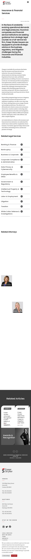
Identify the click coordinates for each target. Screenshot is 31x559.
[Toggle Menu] (28, 2)
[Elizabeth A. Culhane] (17, 280)
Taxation (4, 206)
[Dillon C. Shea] (6, 347)
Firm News (18, 457)
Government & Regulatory (7, 183)
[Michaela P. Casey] (6, 267)
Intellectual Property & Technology (10, 190)
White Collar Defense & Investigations (10, 212)
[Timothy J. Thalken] (17, 360)
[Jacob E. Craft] (17, 267)
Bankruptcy (6, 149)
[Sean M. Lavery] (17, 320)
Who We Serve (6, 535)
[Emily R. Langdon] (17, 307)
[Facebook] (10, 527)
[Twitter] (6, 527)
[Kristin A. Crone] (6, 280)
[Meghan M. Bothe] (6, 254)
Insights (12, 457)
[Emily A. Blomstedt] (17, 241)
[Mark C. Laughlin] (6, 320)
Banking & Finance (8, 144)
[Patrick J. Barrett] (6, 241)
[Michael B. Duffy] (6, 294)
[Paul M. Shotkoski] (17, 347)
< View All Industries (24, 21)
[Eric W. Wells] (6, 373)
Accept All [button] (14, 555)
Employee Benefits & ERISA (9, 175)
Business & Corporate (10, 155)
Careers (5, 540)
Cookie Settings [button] (6, 555)
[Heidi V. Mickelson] (6, 333)
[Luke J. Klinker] (6, 307)
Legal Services (7, 533)
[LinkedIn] (3, 527)
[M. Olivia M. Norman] (17, 333)
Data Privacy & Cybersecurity (7, 168)
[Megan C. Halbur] (17, 294)
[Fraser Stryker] (7, 3)
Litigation (4, 201)
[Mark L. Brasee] (17, 254)
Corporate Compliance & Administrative (10, 161)
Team (4, 536)
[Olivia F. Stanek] (6, 360)
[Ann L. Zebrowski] (17, 373)
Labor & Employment (9, 196)
